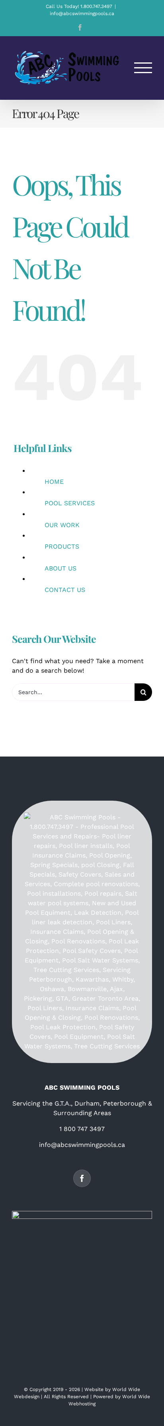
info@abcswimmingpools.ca (82, 13)
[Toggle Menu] (143, 67)
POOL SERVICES (70, 503)
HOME (54, 481)
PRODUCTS (62, 546)
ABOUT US (60, 568)
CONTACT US (65, 590)
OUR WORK (62, 525)
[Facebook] (82, 1178)
